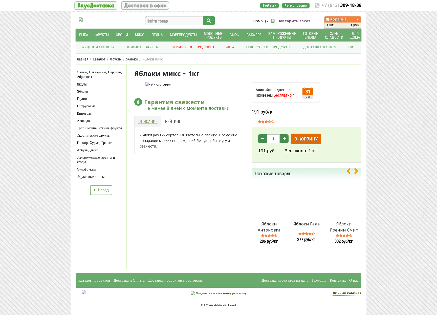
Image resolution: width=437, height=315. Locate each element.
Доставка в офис (145, 6)
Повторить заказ (293, 20)
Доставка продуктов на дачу (285, 280)
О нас (354, 280)
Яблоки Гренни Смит (344, 227)
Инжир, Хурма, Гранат (94, 143)
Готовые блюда (310, 35)
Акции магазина (98, 47)
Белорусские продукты (268, 47)
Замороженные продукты (282, 35)
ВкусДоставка (95, 6)
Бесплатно (283, 95)
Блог (352, 47)
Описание (148, 121)
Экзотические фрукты (93, 135)
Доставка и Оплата (129, 280)
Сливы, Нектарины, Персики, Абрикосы (99, 74)
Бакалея (254, 34)
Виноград (84, 113)
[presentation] (350, 172)
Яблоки (82, 91)
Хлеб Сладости (334, 35)
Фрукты (102, 34)
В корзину (306, 139)
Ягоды (81, 84)
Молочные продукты (213, 35)
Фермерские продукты (193, 47)
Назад (102, 190)
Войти (269, 5)
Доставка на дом (320, 47)
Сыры (234, 34)
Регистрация (296, 5)
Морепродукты (183, 34)
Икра (230, 47)
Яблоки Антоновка (269, 227)
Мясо (139, 34)
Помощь (260, 20)
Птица (157, 34)
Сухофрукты (86, 169)
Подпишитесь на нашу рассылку (221, 293)
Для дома (355, 35)
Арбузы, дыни (87, 150)
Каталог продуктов (94, 280)
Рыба (83, 34)
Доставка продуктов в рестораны (175, 280)
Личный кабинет (347, 293)
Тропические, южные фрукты (99, 128)
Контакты (338, 280)
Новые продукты (143, 47)
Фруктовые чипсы (90, 177)
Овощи (122, 34)
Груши (82, 99)
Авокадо (83, 121)
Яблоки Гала (306, 224)
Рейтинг (173, 121)
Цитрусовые (86, 106)
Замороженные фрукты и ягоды (96, 160)
